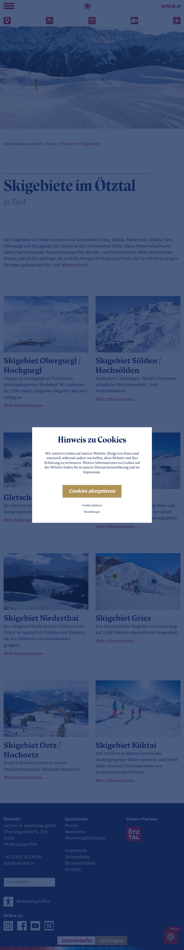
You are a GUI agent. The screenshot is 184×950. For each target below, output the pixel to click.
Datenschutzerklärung (111, 467)
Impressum (91, 472)
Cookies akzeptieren (92, 491)
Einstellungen (92, 512)
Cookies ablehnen (92, 505)
